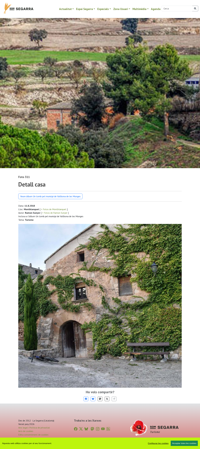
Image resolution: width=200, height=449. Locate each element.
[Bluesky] (93, 399)
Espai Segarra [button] (84, 9)
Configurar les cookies (158, 443)
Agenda (155, 9)
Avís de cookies (25, 431)
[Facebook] (86, 399)
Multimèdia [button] (139, 9)
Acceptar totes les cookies (184, 443)
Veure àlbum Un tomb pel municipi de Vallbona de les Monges (50, 196)
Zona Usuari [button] (120, 9)
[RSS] (108, 429)
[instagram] (97, 429)
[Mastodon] (100, 399)
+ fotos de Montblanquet (53, 209)
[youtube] (103, 429)
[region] (100, 443)
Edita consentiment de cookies (33, 434)
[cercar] (195, 8)
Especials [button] (103, 9)
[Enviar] (114, 399)
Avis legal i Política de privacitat (34, 427)
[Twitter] (107, 399)
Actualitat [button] (65, 9)
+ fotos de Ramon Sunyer (55, 212)
